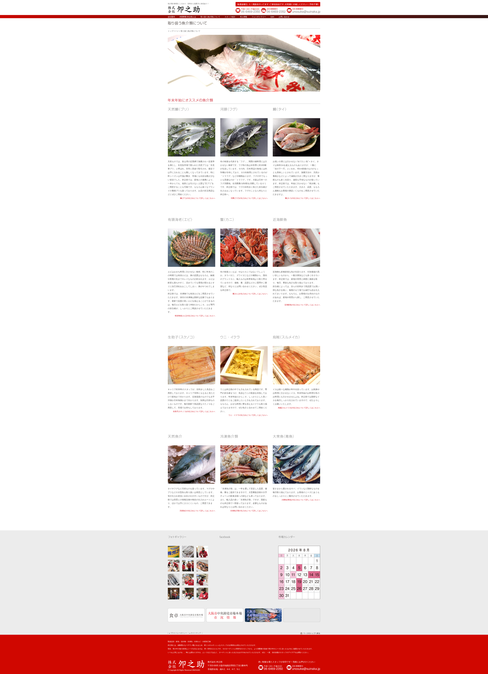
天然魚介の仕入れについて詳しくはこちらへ (197, 511)
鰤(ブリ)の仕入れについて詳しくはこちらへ (197, 198)
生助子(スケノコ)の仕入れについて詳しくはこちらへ (194, 411)
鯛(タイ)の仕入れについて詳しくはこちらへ (302, 198)
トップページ (173, 31)
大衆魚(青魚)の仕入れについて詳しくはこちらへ (300, 500)
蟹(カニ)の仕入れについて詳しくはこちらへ (250, 294)
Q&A (272, 17)
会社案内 (171, 17)
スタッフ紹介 (230, 17)
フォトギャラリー (259, 17)
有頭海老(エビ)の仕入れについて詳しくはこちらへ (195, 316)
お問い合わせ (284, 17)
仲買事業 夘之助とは (187, 17)
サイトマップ (196, 633)
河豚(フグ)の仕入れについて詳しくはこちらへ (249, 198)
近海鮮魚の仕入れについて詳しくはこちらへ (302, 305)
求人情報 (243, 17)
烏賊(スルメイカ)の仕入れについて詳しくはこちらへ (299, 408)
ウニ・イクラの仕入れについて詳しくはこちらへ (248, 415)
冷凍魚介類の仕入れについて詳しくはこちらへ (249, 511)
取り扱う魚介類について (210, 17)
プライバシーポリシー (178, 633)
